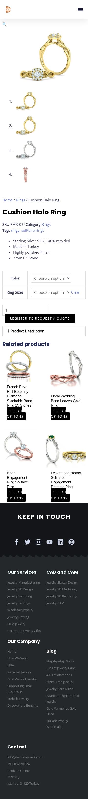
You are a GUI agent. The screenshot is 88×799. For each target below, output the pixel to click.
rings (15, 230)
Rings (20, 199)
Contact (16, 747)
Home (7, 199)
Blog (51, 651)
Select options (15, 413)
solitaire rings (32, 230)
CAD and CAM (62, 572)
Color (15, 278)
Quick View (19, 377)
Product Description (27, 330)
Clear (75, 292)
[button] (80, 10)
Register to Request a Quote (40, 318)
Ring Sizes (15, 292)
